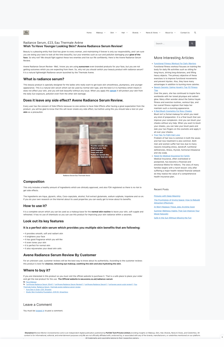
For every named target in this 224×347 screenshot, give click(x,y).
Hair (123, 33)
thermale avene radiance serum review (65, 287)
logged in (40, 311)
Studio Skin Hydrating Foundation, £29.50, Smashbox (47, 292)
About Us (169, 33)
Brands (135, 33)
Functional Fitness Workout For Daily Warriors (175, 63)
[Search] (192, 43)
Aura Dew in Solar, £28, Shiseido (38, 289)
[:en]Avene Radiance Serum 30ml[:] (39, 284)
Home (89, 33)
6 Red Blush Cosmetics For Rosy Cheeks (173, 111)
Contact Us (185, 33)
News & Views (152, 33)
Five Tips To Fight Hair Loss (167, 135)
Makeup (99, 33)
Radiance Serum (43, 287)
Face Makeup (31, 282)
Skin (112, 33)
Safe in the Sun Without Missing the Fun (172, 218)
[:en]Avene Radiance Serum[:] (95, 284)
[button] (195, 32)
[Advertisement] (177, 245)
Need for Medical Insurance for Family (172, 156)
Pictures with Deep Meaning (167, 196)
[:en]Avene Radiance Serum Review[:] (68, 284)
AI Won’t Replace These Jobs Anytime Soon (174, 207)
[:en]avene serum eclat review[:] (120, 284)
